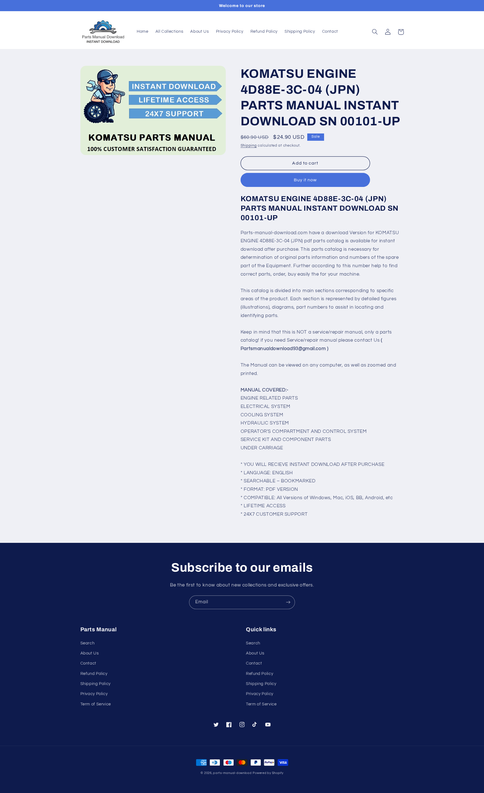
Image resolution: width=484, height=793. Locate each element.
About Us (89, 653)
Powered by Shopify (268, 773)
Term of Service (95, 704)
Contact (88, 663)
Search (87, 643)
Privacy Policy (94, 694)
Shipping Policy (95, 684)
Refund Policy (94, 674)
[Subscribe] (288, 602)
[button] (375, 31)
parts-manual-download (232, 773)
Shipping (249, 145)
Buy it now (305, 180)
